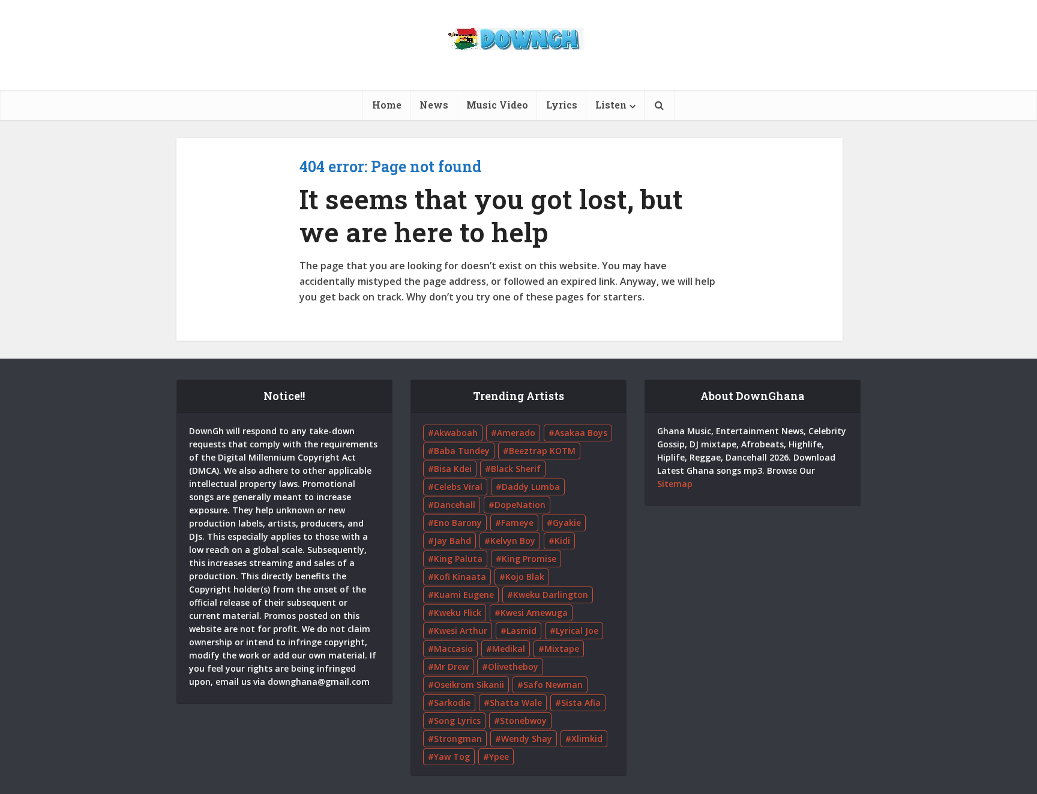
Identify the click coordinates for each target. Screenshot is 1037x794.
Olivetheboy (513, 666)
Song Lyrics (457, 720)
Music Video (497, 104)
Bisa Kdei (453, 468)
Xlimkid (587, 738)
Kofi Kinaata (460, 576)
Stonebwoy (523, 720)
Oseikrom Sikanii (469, 684)
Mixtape (561, 648)
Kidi (562, 540)
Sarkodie (452, 702)
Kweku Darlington (550, 594)
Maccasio (453, 648)
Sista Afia (581, 702)
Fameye (517, 522)
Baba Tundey (462, 450)
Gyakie (567, 522)
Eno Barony (458, 522)
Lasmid (521, 630)
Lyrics (561, 104)
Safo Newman (553, 684)
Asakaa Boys (581, 432)
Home (386, 104)
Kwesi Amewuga (534, 612)
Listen (611, 104)
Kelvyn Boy (512, 540)
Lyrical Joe (577, 630)
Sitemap (675, 483)
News (433, 104)
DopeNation (520, 504)
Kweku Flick (457, 612)
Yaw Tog (452, 756)
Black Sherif (516, 468)
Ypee (499, 756)
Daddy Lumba (531, 486)
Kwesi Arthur (460, 630)
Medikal (508, 648)
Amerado (516, 432)
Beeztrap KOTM (542, 450)
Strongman (458, 738)
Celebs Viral (458, 486)
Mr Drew (451, 666)
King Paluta (458, 558)
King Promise (529, 558)
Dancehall (454, 504)
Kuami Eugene (464, 594)
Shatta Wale (516, 702)
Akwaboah (456, 432)
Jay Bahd (452, 540)
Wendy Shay (526, 738)
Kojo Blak (524, 576)
